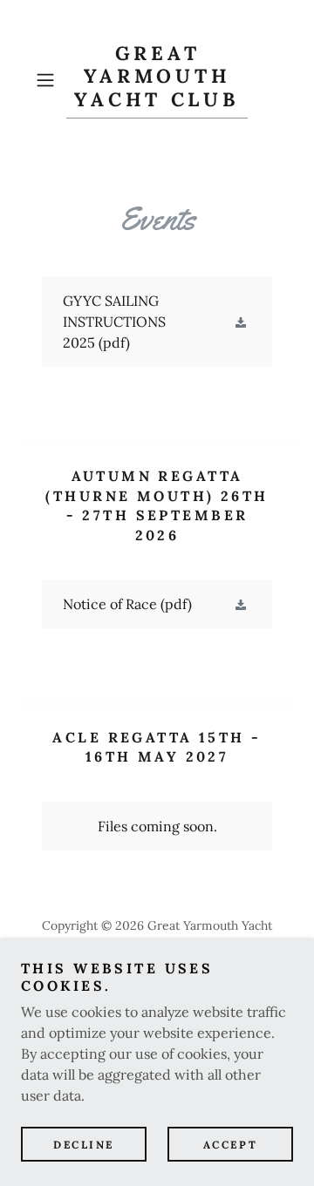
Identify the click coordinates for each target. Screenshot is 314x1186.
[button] (47, 80)
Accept (230, 1144)
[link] (156, 80)
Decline (83, 1144)
